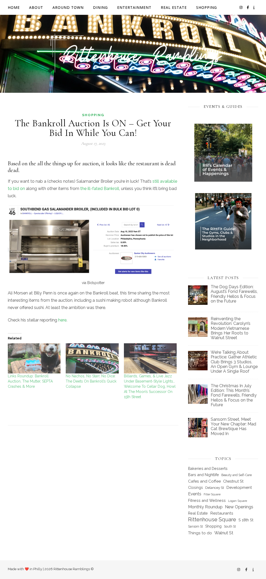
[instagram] (241, 7)
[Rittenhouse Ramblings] (133, 54)
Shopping (206, 7)
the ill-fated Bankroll (99, 188)
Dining (100, 7)
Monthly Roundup (205, 506)
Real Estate (174, 7)
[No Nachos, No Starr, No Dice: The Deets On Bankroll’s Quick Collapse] (92, 358)
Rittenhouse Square (212, 519)
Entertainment (134, 7)
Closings (195, 487)
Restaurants (221, 513)
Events (194, 493)
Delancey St (214, 488)
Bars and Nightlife (203, 474)
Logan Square (237, 501)
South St (230, 526)
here (62, 320)
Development (239, 487)
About (36, 7)
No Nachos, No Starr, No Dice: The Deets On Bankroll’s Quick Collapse (91, 381)
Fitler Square (212, 494)
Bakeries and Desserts (208, 468)
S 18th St (245, 520)
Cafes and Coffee (204, 481)
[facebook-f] (248, 7)
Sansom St (195, 526)
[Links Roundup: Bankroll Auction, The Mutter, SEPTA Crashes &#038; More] (34, 358)
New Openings (239, 506)
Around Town (68, 7)
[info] (254, 7)
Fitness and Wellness (207, 500)
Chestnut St (233, 481)
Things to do (200, 533)
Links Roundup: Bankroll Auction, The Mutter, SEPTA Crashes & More (30, 381)
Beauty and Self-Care (236, 475)
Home (14, 7)
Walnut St (223, 532)
